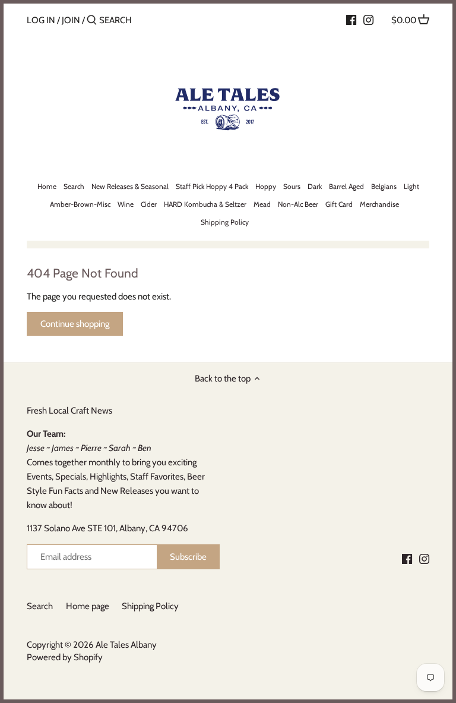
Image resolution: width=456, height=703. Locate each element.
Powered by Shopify (65, 657)
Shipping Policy (150, 606)
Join (71, 20)
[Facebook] (351, 19)
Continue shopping (74, 324)
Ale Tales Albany (126, 644)
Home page (87, 606)
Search (40, 606)
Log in (41, 20)
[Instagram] (368, 19)
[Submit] (92, 20)
